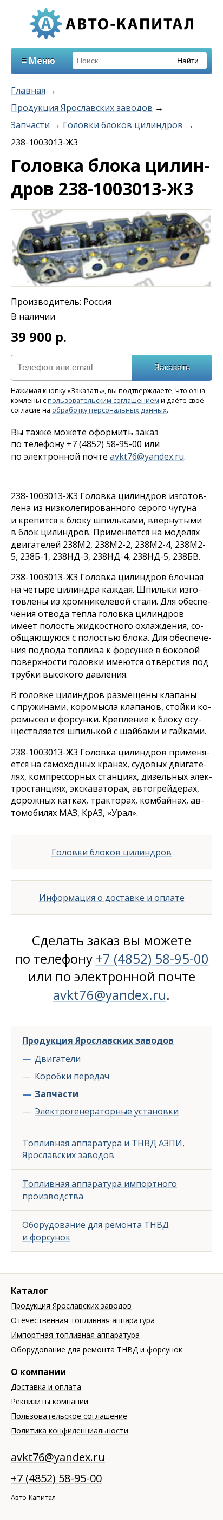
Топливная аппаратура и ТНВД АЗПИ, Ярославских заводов (103, 1149)
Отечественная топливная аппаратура (83, 1320)
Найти (188, 60)
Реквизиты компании (49, 1401)
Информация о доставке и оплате (112, 898)
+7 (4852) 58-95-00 (152, 958)
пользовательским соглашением (103, 400)
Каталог (29, 1291)
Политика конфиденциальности (69, 1430)
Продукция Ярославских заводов (82, 108)
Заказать (172, 367)
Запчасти (30, 125)
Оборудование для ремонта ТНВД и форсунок (95, 1231)
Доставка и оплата (46, 1387)
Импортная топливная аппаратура (75, 1335)
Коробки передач (72, 1076)
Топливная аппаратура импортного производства (99, 1190)
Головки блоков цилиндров (123, 125)
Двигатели (58, 1059)
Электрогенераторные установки (107, 1111)
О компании (38, 1372)
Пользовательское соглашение (69, 1416)
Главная (28, 90)
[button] (202, 219)
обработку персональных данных (109, 410)
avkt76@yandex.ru (147, 456)
